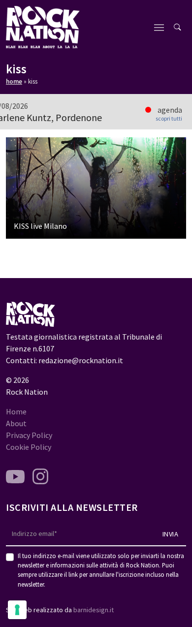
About (16, 423)
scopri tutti (169, 119)
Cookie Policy (28, 447)
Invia (170, 534)
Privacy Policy (29, 435)
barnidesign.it (93, 609)
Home (14, 81)
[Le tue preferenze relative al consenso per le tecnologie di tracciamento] (17, 609)
